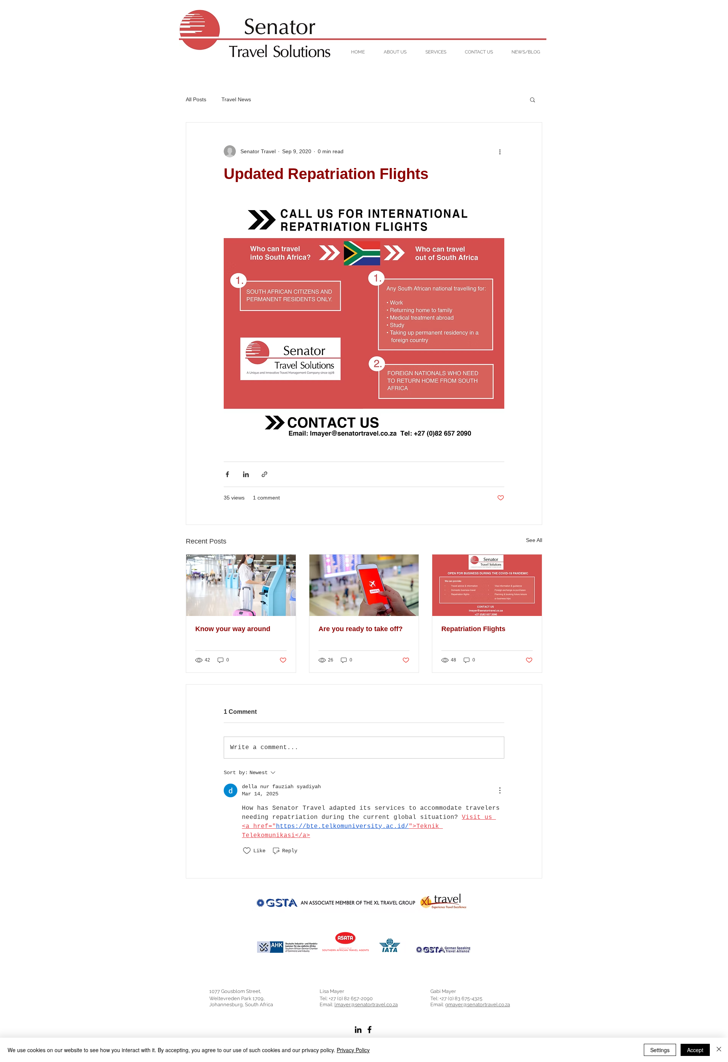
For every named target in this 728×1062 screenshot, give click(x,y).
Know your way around (232, 629)
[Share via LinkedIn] (245, 474)
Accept (695, 1050)
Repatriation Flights (473, 629)
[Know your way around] (241, 585)
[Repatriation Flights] (487, 585)
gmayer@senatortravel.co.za (477, 1004)
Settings (660, 1050)
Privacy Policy (353, 1050)
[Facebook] (369, 1029)
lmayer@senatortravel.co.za (366, 1004)
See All (534, 540)
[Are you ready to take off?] (364, 585)
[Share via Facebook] (227, 474)
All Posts (196, 99)
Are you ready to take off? (360, 629)
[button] (532, 99)
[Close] (718, 1050)
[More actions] (499, 151)
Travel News (236, 99)
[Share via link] (264, 474)
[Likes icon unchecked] (247, 850)
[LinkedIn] (358, 1029)
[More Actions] (499, 790)
